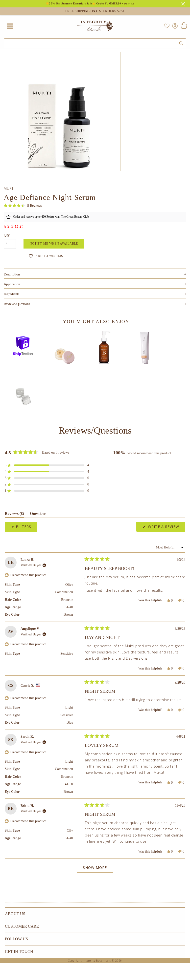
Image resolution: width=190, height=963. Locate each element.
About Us (15, 914)
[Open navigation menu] (10, 26)
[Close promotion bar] (184, 3)
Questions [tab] (38, 514)
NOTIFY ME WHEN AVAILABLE (54, 243)
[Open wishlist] (167, 26)
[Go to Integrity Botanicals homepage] (95, 26)
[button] (22, 206)
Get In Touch (19, 951)
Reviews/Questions (17, 304)
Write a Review (166, 528)
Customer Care (22, 926)
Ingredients (95, 294)
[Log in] (174, 25)
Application (95, 284)
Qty (7, 235)
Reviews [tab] (14, 514)
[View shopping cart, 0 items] (183, 26)
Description (95, 274)
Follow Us (16, 939)
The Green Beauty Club (75, 216)
